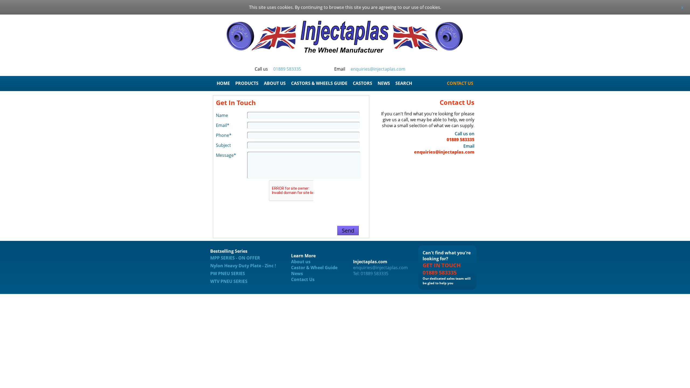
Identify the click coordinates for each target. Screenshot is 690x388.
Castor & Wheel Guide (314, 268)
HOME (223, 83)
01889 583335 (287, 69)
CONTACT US (460, 83)
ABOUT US (275, 83)
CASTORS (362, 83)
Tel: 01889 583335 (370, 273)
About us (300, 262)
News (297, 273)
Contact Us (303, 279)
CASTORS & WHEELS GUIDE (319, 83)
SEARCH (403, 83)
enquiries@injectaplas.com (378, 69)
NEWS (384, 83)
